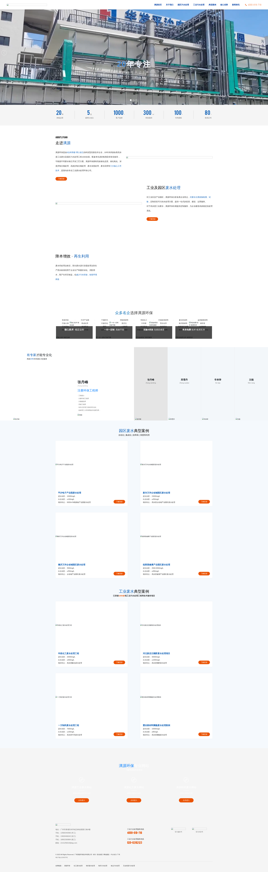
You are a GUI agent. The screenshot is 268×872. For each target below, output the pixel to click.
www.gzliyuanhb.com (81, 793)
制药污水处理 (102, 866)
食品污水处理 (115, 866)
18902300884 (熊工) (68, 839)
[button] (131, 100)
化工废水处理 (78, 866)
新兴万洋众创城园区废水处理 (156, 493)
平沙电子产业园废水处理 (69, 493)
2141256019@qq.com (69, 843)
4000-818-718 (134, 832)
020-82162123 (134, 842)
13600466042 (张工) (68, 836)
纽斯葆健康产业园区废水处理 (156, 564)
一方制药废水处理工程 (68, 725)
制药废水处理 (90, 866)
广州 (118, 854)
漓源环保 (67, 866)
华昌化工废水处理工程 (68, 653)
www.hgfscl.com (134, 793)
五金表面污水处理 (129, 866)
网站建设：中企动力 (110, 854)
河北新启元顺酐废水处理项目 (156, 653)
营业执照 (100, 854)
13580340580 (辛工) (68, 833)
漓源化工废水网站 (134, 787)
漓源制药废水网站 (186, 787)
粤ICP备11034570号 (61, 857)
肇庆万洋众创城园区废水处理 (71, 564)
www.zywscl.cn (186, 793)
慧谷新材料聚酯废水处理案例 (156, 725)
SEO (94, 854)
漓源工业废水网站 (82, 787)
